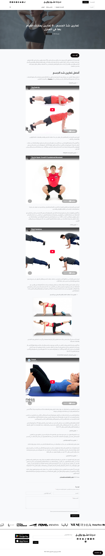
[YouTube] (16, 2)
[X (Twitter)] (12, 2)
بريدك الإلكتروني (68, 534)
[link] (95, 525)
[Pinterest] (18, 2)
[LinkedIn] (10, 2)
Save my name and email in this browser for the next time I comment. (64, 511)
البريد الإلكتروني (47, 493)
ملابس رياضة (49, 7)
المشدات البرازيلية (60, 7)
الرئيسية (92, 2)
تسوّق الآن (86, 2)
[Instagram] (22, 2)
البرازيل (42, 7)
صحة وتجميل (48, 33)
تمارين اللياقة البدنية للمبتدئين (67, 477)
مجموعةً (50, 79)
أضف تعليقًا (75, 498)
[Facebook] (14, 2)
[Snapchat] (20, 2)
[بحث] (10, 7)
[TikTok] (25, 2)
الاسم (77, 493)
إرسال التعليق (75, 515)
